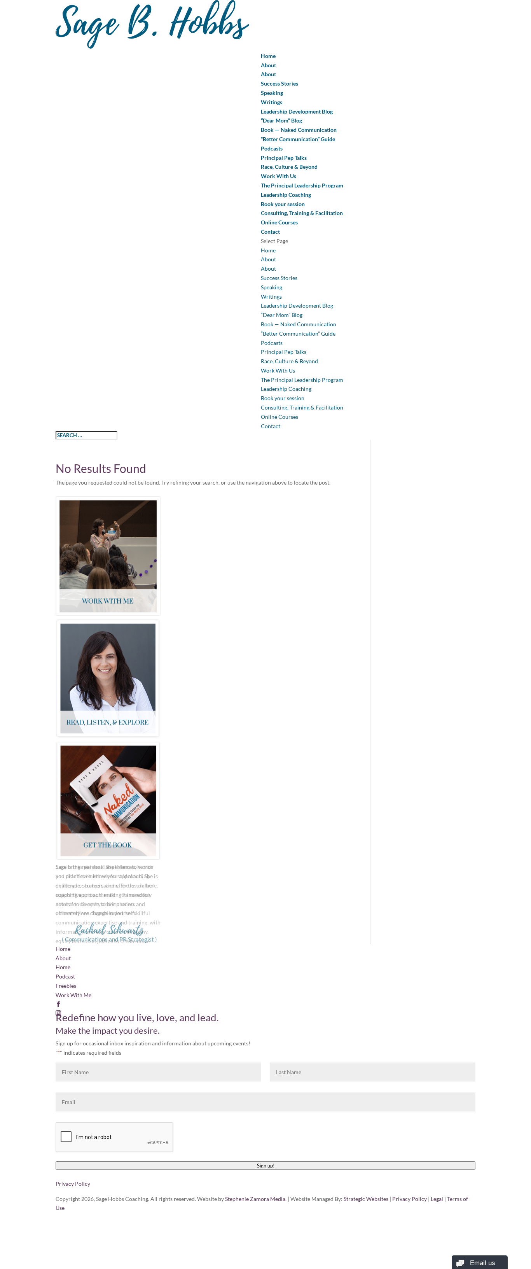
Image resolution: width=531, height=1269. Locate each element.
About (268, 65)
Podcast (65, 976)
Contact (270, 231)
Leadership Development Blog (297, 111)
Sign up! (265, 1165)
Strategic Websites (366, 1198)
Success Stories (279, 83)
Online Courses (279, 222)
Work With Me (73, 995)
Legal (437, 1198)
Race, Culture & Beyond (289, 166)
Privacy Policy (73, 1183)
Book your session (283, 204)
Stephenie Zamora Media (255, 1198)
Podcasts (272, 148)
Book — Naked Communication (299, 129)
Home (268, 56)
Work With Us (278, 176)
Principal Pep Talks (284, 157)
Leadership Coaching (286, 194)
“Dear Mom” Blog (281, 120)
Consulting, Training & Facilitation (302, 213)
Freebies (66, 985)
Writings (271, 102)
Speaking (272, 92)
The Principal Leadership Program (302, 185)
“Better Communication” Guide (298, 139)
